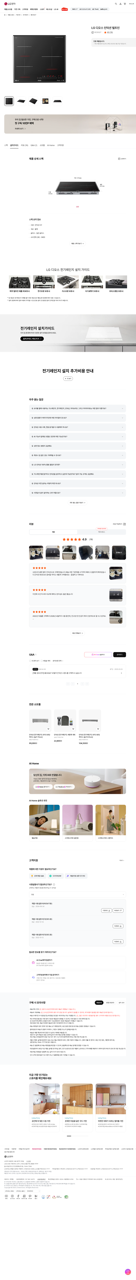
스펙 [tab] (6, 145)
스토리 (42, 9)
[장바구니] (125, 4)
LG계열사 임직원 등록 (97, 1149)
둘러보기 (46, 787)
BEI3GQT (33, 15)
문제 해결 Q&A (39, 876)
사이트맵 (6, 1149)
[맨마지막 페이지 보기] (87, 684)
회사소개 (131, 4)
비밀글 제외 (46, 661)
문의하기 (119, 655)
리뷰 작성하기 (117, 524)
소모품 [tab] (42, 145)
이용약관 (14, 1149)
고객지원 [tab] (60, 145)
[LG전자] (10, 4)
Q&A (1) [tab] (34, 145)
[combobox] (77, 894)
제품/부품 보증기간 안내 (77, 876)
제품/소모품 (8, 9)
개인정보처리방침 (36, 1149)
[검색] (116, 4)
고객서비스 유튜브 (9, 1191)
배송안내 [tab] (99, 1002)
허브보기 (68, 787)
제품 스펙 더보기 (76, 244)
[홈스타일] (64, 9)
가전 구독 (17, 9)
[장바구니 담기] (48, 729)
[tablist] (77, 532)
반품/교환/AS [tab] (110, 1002)
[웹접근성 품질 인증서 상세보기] (66, 1197)
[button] (68, 378)
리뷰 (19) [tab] (24, 145)
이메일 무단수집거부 (24, 1149)
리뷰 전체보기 (76, 633)
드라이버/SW (57, 876)
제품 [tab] (53, 532)
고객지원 (25, 9)
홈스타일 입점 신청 (9, 1152)
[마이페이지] (120, 4)
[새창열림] (75, 9)
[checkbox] (30, 661)
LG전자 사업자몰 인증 (127, 1149)
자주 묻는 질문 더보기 (76, 503)
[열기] (54, 884)
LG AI (56, 9)
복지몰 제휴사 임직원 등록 (112, 1149)
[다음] (126, 1108)
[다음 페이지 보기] (82, 684)
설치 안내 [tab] (121, 1002)
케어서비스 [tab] (101, 531)
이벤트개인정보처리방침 (50, 1149)
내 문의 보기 (35, 661)
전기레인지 (25, 15)
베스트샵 (49, 9)
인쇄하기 (123, 159)
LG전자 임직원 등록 (83, 1149)
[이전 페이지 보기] (73, 684)
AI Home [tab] (51, 145)
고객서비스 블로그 (20, 1191)
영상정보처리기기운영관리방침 (67, 1149)
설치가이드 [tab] (14, 145)
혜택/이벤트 (34, 9)
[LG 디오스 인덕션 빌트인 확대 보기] (39, 58)
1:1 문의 (28, 1161)
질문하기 (99, 655)
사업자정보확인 (41, 1179)
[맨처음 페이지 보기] (68, 684)
